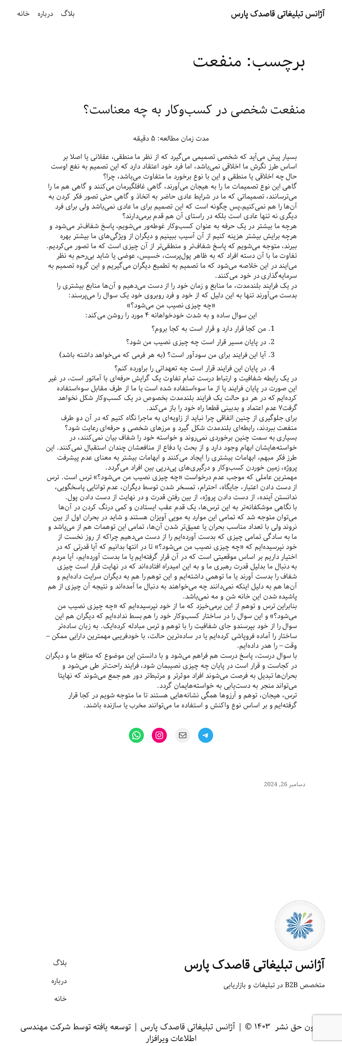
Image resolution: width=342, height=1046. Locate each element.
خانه (23, 14)
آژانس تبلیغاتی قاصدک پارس (278, 14)
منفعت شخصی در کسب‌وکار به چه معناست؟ (194, 110)
